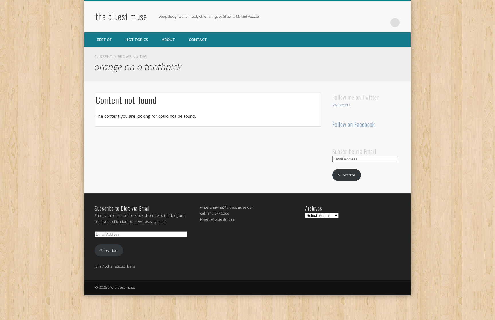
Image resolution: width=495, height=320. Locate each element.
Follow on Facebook (353, 124)
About (168, 39)
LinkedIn (383, 22)
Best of (104, 39)
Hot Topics (136, 39)
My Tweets (341, 104)
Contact (198, 39)
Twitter (371, 22)
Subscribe (346, 175)
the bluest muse (121, 16)
